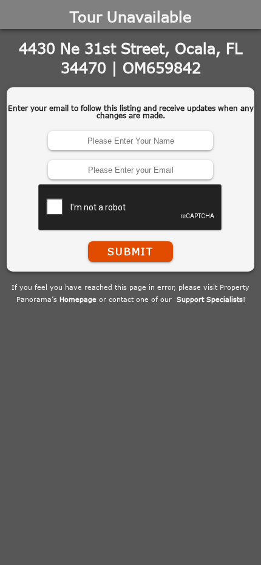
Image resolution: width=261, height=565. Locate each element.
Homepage (78, 299)
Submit (130, 251)
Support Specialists (210, 299)
